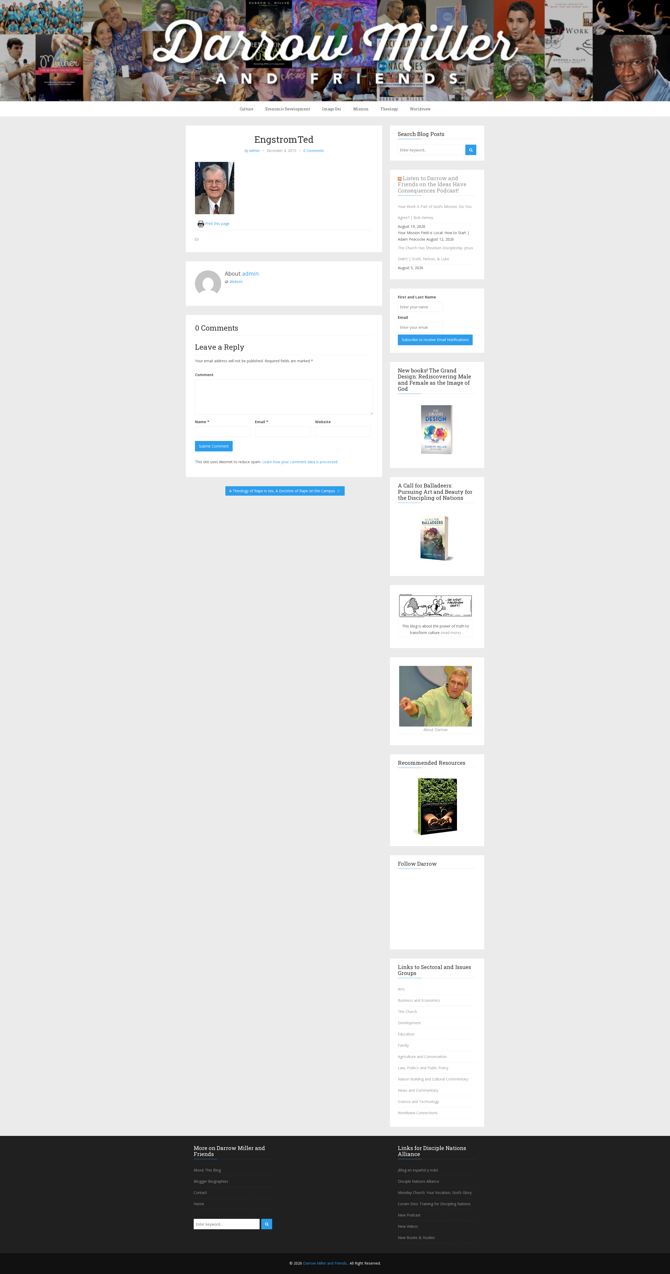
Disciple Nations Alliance (418, 1181)
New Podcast (409, 1215)
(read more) (451, 632)
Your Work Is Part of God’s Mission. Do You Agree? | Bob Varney (435, 212)
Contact (200, 1192)
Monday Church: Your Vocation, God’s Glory (435, 1192)
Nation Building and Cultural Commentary (433, 1079)
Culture (246, 108)
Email (261, 421)
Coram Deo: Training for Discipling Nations (434, 1203)
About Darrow (435, 729)
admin (254, 150)
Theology (389, 108)
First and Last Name (417, 297)
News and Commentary (418, 1090)
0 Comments (313, 150)
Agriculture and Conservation (422, 1056)
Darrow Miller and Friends (325, 1263)
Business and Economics (419, 1000)
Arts (401, 989)
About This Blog (207, 1170)
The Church (407, 1011)
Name (202, 421)
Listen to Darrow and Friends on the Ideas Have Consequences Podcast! (432, 184)
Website (236, 281)
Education (406, 1034)
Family (403, 1045)
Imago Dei (331, 108)
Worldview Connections (418, 1112)
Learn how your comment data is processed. (300, 461)
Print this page (217, 223)
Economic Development (287, 108)
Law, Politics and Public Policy (423, 1067)
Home (199, 1203)
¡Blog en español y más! (418, 1170)
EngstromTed (284, 139)
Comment (204, 374)
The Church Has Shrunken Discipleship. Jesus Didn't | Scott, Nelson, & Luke (435, 253)
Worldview (420, 108)
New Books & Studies (416, 1237)
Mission (360, 108)
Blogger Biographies (211, 1181)
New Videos (408, 1226)
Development (409, 1022)
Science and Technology (418, 1101)
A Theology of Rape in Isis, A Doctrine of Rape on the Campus (282, 490)
